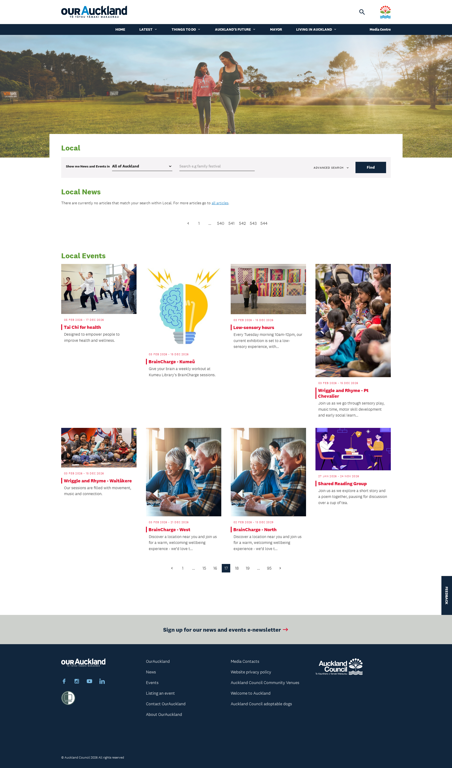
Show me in (88, 166)
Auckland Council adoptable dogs (261, 703)
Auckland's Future (233, 29)
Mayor (276, 29)
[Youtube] (89, 682)
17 (226, 568)
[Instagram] (77, 682)
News (151, 672)
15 (204, 568)
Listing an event (160, 693)
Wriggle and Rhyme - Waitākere (98, 481)
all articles (220, 202)
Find (371, 167)
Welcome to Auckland (250, 693)
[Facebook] (64, 682)
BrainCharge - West (169, 529)
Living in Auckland (314, 29)
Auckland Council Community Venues (265, 682)
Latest (146, 29)
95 (269, 568)
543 (253, 223)
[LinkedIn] (102, 682)
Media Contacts (245, 661)
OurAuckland (158, 661)
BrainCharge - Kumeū (172, 361)
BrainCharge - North (255, 529)
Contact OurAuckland (166, 703)
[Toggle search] (362, 12)
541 (231, 223)
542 (242, 223)
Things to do (184, 29)
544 (263, 223)
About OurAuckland (164, 714)
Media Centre (380, 29)
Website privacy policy (251, 672)
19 (248, 568)
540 (220, 223)
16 (215, 568)
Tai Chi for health (82, 327)
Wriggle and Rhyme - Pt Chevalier (343, 393)
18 (237, 568)
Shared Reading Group (342, 483)
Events (152, 682)
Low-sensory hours (253, 327)
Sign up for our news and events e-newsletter (222, 629)
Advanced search (328, 168)
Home (120, 29)
